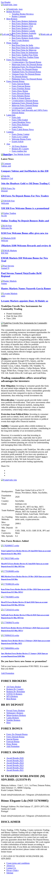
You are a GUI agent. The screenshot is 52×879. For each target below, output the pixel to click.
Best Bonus (11, 699)
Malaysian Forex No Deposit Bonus (27, 64)
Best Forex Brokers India (22, 35)
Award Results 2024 (15, 763)
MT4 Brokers (12, 696)
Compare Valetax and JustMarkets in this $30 (24, 171)
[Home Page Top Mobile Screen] (15, 154)
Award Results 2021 (15, 770)
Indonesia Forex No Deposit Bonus (27, 67)
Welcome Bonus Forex (21, 139)
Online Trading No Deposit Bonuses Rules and (25, 220)
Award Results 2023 (15, 765)
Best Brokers (11, 19)
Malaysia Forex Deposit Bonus (25, 105)
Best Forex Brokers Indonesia (24, 21)
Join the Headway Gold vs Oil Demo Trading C (25, 183)
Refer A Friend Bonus (21, 98)
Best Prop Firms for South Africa (25, 48)
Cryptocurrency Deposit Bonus (25, 100)
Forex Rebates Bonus (21, 96)
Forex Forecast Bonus (21, 86)
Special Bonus (12, 739)
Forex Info (16, 117)
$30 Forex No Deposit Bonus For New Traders (25, 195)
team (44, 457)
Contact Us (11, 868)
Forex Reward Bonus (21, 93)
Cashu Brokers (12, 718)
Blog (8, 722)
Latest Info (10, 115)
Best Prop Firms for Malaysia (24, 50)
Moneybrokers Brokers (16, 715)
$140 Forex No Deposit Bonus (25, 69)
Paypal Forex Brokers (15, 710)
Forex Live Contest (20, 137)
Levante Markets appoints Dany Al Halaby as (24, 301)
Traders (4, 358)
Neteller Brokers (13, 720)
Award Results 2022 (15, 768)
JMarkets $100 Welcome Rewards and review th (26, 245)
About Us (10, 865)
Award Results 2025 (15, 760)
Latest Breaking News (21, 122)
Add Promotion (7, 673)
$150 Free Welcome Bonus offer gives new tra (24, 233)
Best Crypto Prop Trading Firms (25, 57)
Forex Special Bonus (20, 84)
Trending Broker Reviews (23, 14)
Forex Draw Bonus (20, 91)
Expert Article (17, 141)
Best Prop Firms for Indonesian (25, 52)
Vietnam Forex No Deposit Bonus (26, 74)
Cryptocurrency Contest (22, 108)
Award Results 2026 (15, 758)
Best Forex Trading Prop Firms (25, 55)
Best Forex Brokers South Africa (25, 38)
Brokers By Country (15, 689)
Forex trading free (19, 151)
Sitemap (9, 873)
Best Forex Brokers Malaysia (24, 23)
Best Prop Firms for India (22, 45)
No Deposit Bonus (19, 76)
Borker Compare (19, 16)
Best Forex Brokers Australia (24, 33)
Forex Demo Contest (20, 134)
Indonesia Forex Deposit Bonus (25, 103)
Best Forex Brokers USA (22, 26)
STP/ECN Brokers (14, 694)
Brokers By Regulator (15, 691)
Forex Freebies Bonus (21, 88)
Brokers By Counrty (20, 149)
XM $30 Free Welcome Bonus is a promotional (25, 208)
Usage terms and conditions (18, 863)
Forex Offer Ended (20, 120)
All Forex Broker (13, 687)
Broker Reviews (13, 11)
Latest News (17, 127)
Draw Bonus (11, 744)
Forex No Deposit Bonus (17, 60)
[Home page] (14, 9)
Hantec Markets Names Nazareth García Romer (26, 288)
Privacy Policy (12, 870)
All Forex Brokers (19, 146)
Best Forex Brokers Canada (23, 31)
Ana (8, 144)
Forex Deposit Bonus (15, 81)
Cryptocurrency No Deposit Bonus (26, 62)
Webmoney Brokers (14, 713)
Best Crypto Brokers (20, 40)
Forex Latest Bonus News (23, 129)
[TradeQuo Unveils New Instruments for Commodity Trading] (26, 325)
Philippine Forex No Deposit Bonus (27, 79)
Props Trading (12, 43)
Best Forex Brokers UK (22, 28)
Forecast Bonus (12, 741)
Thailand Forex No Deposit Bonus (26, 72)
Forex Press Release (20, 125)
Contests (10, 132)
